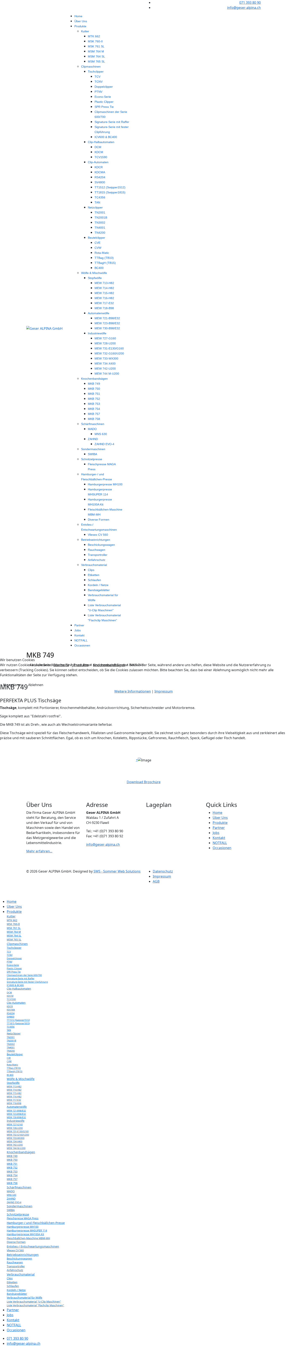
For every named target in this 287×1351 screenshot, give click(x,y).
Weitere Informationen (132, 691)
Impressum (163, 691)
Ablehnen (35, 685)
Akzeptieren (12, 685)
